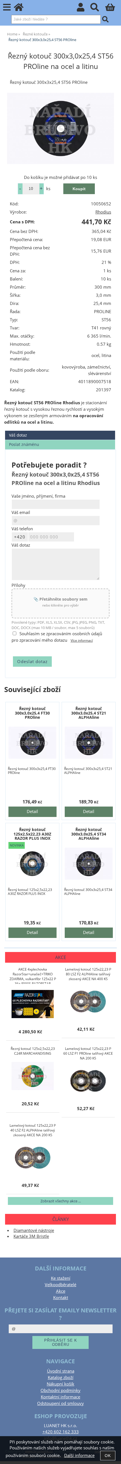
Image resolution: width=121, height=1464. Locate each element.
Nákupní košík (60, 1384)
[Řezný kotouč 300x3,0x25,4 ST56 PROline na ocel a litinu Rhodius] (60, 128)
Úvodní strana (60, 1371)
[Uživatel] (84, 9)
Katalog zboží (60, 1377)
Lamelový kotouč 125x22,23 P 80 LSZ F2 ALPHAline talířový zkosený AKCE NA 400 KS (88, 974)
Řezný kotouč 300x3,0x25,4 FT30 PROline (32, 713)
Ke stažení (60, 1278)
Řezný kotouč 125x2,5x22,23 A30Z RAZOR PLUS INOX (32, 834)
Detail (32, 811)
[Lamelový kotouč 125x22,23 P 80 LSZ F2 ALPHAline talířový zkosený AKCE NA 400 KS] (88, 1001)
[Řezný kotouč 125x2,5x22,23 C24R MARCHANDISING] (33, 1076)
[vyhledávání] (97, 9)
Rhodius (103, 212)
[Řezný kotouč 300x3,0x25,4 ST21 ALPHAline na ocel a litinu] (89, 742)
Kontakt (60, 1298)
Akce (60, 1291)
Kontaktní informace (60, 1397)
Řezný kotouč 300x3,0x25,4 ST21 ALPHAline (88, 713)
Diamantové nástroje (34, 1230)
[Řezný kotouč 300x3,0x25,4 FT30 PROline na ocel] (32, 742)
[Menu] (7, 7)
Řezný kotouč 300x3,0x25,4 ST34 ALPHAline (88, 834)
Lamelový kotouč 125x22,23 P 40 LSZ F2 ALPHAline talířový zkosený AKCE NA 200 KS (33, 1130)
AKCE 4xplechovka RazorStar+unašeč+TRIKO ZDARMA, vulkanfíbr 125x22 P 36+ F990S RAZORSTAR (33, 975)
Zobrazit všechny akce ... (61, 1200)
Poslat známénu (24, 444)
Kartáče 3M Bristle (31, 1236)
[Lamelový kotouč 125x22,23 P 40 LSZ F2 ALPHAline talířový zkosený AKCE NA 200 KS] (33, 1158)
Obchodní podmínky (60, 1390)
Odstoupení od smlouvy (60, 1403)
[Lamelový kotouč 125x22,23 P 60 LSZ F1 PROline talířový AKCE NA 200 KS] (88, 1081)
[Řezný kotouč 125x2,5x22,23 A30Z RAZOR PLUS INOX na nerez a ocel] (32, 863)
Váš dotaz (18, 435)
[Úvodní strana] (22, 9)
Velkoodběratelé (60, 1285)
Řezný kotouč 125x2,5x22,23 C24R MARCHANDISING (33, 1051)
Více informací (82, 640)
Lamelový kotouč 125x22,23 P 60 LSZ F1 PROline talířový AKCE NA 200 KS (88, 1053)
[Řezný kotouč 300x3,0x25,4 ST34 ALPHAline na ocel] (89, 863)
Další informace (79, 1455)
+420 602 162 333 (60, 1432)
